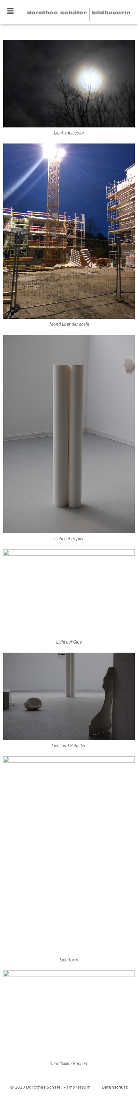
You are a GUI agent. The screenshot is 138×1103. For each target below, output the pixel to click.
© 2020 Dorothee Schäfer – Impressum (50, 1087)
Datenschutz (115, 1087)
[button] (10, 11)
